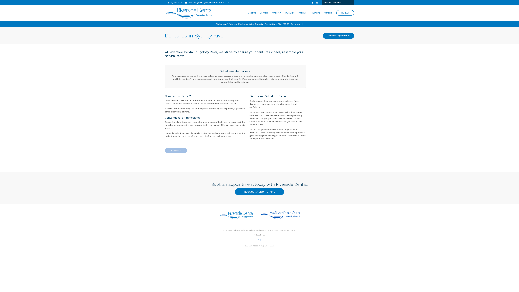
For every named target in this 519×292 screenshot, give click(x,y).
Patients (302, 12)
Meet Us (252, 12)
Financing (315, 12)
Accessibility (284, 230)
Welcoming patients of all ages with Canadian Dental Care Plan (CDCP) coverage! (258, 24)
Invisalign (289, 12)
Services (264, 12)
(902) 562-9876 (175, 2)
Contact (345, 13)
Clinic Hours (260, 235)
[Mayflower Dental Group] (279, 218)
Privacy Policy (273, 230)
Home (224, 230)
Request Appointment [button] (338, 35)
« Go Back (176, 150)
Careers (328, 12)
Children (276, 12)
